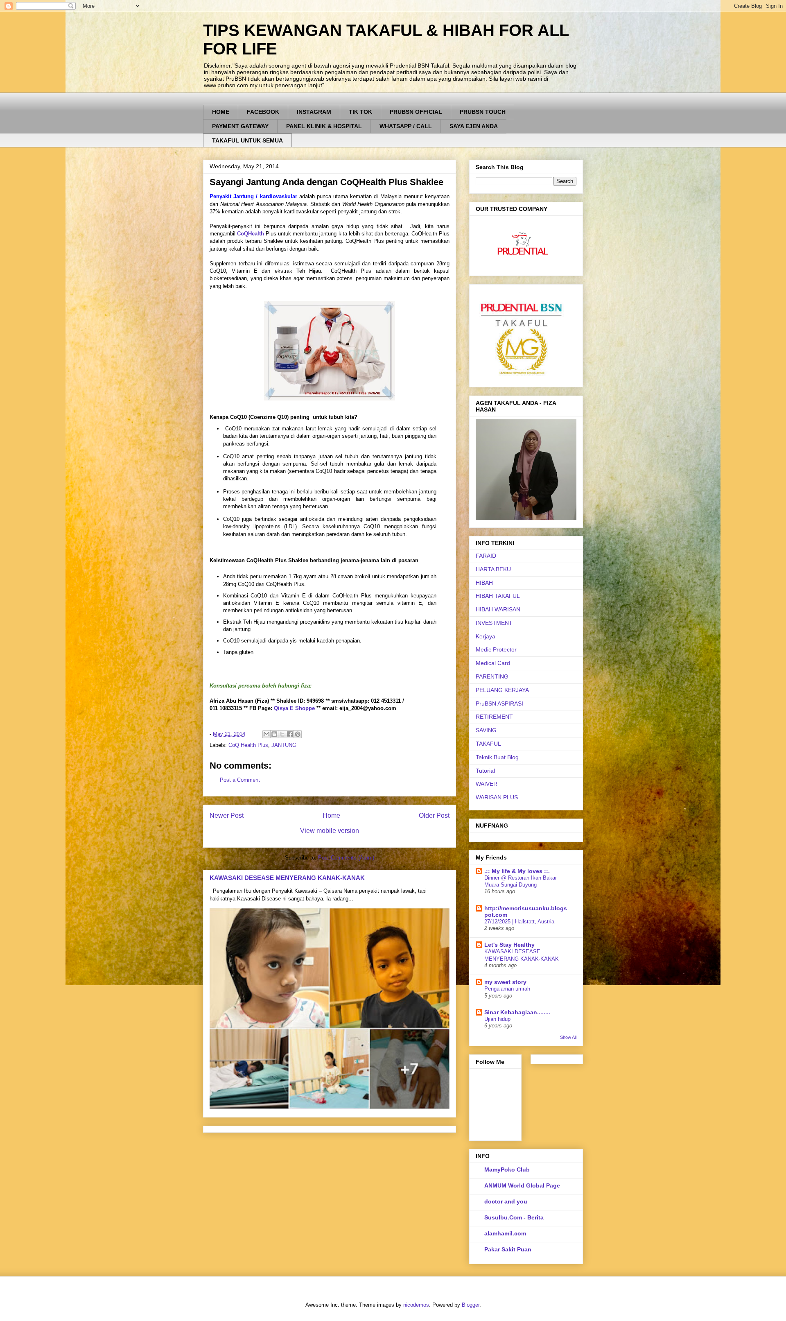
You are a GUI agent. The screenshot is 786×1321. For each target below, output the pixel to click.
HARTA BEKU (493, 569)
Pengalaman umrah (507, 989)
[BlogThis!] (274, 734)
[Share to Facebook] (290, 734)
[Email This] (266, 734)
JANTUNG (283, 745)
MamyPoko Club (507, 1169)
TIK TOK (360, 112)
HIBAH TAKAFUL (498, 596)
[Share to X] (282, 734)
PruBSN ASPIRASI (499, 703)
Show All (568, 1037)
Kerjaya (485, 636)
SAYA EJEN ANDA (473, 126)
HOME (220, 112)
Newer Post (227, 815)
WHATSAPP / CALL (405, 126)
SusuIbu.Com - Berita (514, 1217)
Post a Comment (240, 780)
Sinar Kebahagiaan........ (517, 1012)
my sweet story (505, 982)
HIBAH (484, 582)
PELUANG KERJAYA (502, 690)
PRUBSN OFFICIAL (416, 112)
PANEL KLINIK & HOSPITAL (324, 126)
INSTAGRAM (314, 112)
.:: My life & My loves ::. (517, 871)
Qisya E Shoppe (294, 708)
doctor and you (505, 1201)
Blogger (470, 1305)
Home (331, 815)
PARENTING (492, 676)
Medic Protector (496, 649)
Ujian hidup (497, 1019)
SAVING (486, 730)
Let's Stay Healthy (509, 944)
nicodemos (416, 1305)
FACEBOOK (263, 112)
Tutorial (485, 770)
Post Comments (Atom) (346, 858)
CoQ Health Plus (248, 745)
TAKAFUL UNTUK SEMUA (247, 140)
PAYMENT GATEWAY (240, 126)
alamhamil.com (505, 1233)
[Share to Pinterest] (298, 734)
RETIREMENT (494, 716)
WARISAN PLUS (497, 797)
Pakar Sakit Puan (507, 1249)
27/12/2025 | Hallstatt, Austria (519, 921)
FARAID (486, 555)
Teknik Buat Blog (497, 757)
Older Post (434, 815)
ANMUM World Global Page (522, 1185)
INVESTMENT (494, 623)
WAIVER (486, 783)
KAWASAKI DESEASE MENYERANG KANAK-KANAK (287, 877)
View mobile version (329, 830)
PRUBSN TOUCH (483, 112)
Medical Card (493, 663)
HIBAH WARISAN (498, 609)
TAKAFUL (488, 743)
